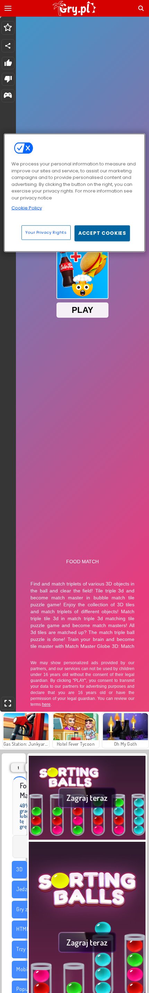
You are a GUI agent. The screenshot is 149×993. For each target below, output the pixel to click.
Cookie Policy (26, 208)
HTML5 (24, 928)
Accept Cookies (102, 233)
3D (19, 869)
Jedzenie (26, 888)
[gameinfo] (7, 96)
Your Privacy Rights (46, 232)
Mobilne (25, 969)
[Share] (8, 45)
